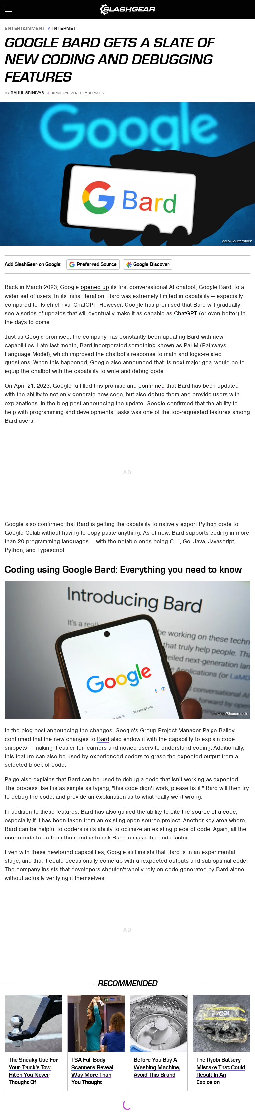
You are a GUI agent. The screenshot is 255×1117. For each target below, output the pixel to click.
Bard (103, 739)
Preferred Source (97, 264)
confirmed (151, 385)
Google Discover (151, 264)
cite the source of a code (203, 811)
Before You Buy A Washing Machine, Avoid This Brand (157, 1067)
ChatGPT (185, 313)
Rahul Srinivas (27, 93)
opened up (95, 287)
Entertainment (25, 29)
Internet (64, 29)
